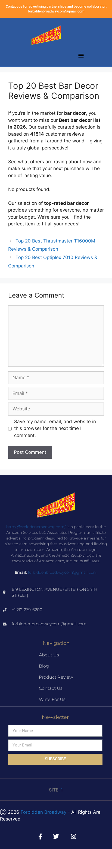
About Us (49, 655)
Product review (56, 677)
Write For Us (52, 699)
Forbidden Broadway (43, 812)
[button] (81, 55)
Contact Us (51, 688)
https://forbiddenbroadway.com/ (36, 526)
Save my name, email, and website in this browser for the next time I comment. (55, 428)
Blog (44, 666)
